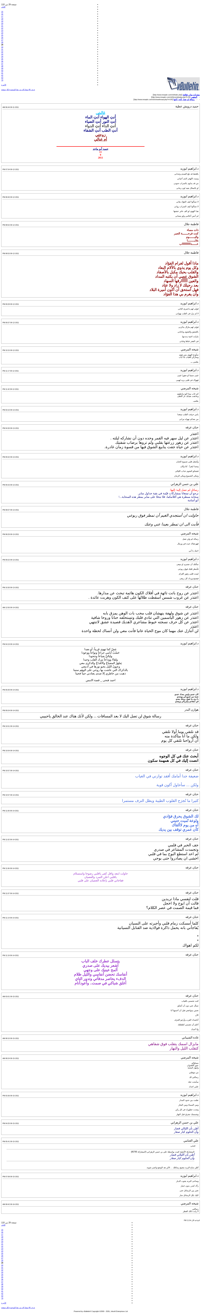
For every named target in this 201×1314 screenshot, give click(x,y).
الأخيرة (3, 85)
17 (2, 16)
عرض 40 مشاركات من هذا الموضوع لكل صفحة (18, 90)
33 (2, 54)
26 (2, 38)
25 (2, 35)
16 (2, 14)
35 (2, 59)
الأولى (3, 7)
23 (2, 30)
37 (2, 64)
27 (2, 40)
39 (2, 68)
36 (2, 61)
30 (2, 47)
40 (2, 71)
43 (2, 78)
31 (2, 49)
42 (2, 75)
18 (2, 19)
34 (2, 56)
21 (2, 26)
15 (2, 12)
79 (2, 80)
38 (2, 66)
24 (2, 33)
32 (2, 52)
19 (2, 21)
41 (2, 73)
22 (2, 28)
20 (2, 23)
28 (2, 42)
